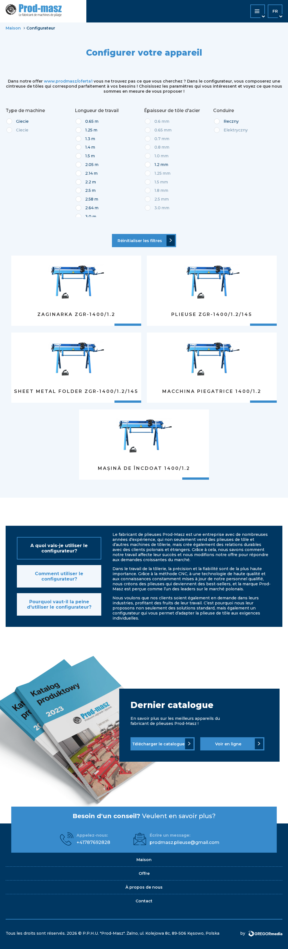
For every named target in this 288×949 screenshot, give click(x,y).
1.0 (157, 155)
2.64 (89, 207)
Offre (144, 873)
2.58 (89, 199)
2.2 (88, 182)
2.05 (89, 164)
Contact (144, 901)
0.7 (157, 138)
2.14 (89, 173)
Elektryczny (236, 130)
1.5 (87, 155)
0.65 (89, 121)
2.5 (88, 190)
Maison (13, 28)
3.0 (88, 216)
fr (275, 11)
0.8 (157, 147)
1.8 (156, 190)
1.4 (87, 147)
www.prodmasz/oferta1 (68, 81)
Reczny (231, 121)
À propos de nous (144, 887)
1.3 (87, 138)
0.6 (157, 121)
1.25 (89, 130)
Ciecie (22, 130)
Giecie (22, 121)
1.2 (156, 164)
